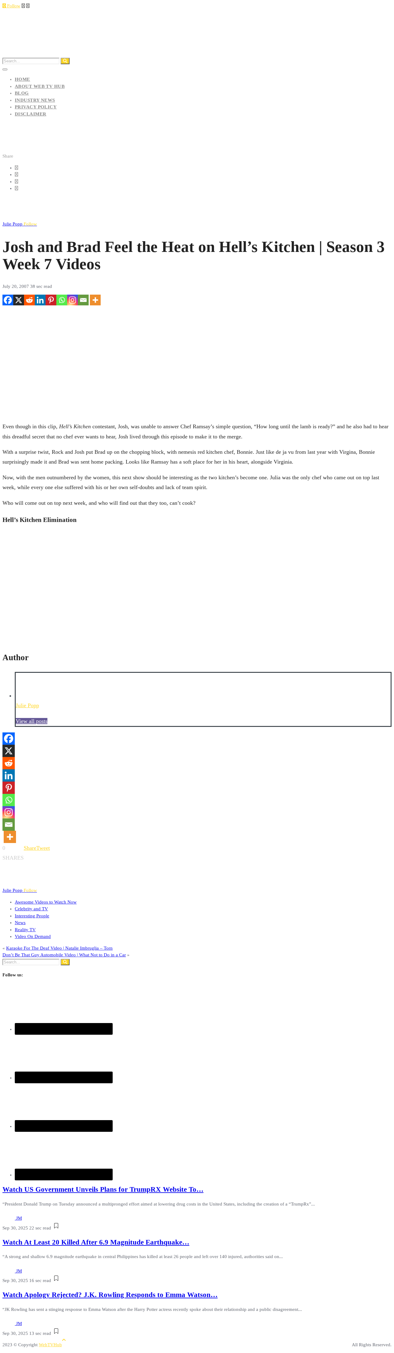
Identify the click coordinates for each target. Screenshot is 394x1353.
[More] (95, 300)
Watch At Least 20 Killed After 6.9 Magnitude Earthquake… (95, 1242)
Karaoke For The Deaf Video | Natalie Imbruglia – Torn (59, 948)
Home (22, 79)
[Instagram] (72, 300)
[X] (18, 300)
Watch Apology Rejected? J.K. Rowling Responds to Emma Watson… (110, 1295)
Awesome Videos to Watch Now (46, 902)
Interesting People (32, 915)
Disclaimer (30, 114)
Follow (13, 5)
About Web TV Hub (40, 86)
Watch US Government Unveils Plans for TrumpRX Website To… (102, 1189)
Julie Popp (19, 224)
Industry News (35, 100)
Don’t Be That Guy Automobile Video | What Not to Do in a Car (64, 954)
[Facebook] (7, 300)
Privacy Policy (36, 106)
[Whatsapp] (61, 300)
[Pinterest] (51, 300)
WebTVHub (50, 1344)
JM (19, 1218)
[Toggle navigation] (4, 69)
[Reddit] (29, 300)
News (20, 922)
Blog (22, 93)
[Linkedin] (40, 300)
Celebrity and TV (31, 908)
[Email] (83, 300)
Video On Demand (33, 936)
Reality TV (25, 929)
